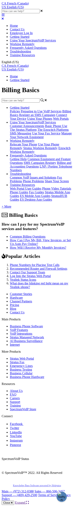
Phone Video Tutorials (56, 188)
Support (15, 402)
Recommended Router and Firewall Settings (38, 268)
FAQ (13, 394)
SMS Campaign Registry (40, 162)
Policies (15, 111)
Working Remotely (22, 44)
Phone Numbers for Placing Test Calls (34, 265)
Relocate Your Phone (23, 144)
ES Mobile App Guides (35, 196)
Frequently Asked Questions (28, 47)
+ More (6, 206)
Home (14, 25)
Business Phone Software (26, 326)
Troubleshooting (20, 51)
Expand (20, 502)
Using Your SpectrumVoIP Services (33, 40)
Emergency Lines (21, 366)
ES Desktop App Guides (36, 199)
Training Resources (22, 55)
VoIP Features (19, 330)
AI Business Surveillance (26, 341)
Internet (15, 344)
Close (7, 502)
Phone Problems (33, 181)
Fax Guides (36, 192)
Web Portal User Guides (25, 188)
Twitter (14, 428)
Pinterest (15, 445)
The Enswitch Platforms (53, 129)
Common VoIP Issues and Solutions (33, 177)
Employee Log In (21, 33)
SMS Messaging (20, 133)
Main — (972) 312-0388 (18, 491)
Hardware (16, 297)
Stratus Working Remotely (40, 148)
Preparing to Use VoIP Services (41, 111)
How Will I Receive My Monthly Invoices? (38, 247)
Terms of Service (49, 495)
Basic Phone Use (56, 126)
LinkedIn (16, 432)
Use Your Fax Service (46, 133)
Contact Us (17, 29)
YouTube (16, 436)
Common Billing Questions (27, 236)
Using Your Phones (39, 118)
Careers (15, 398)
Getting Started (19, 36)
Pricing (14, 305)
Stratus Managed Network (27, 337)
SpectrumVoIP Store (23, 409)
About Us (16, 391)
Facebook (16, 424)
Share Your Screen (57, 181)
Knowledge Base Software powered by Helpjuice (37, 485)
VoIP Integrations (21, 333)
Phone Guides (19, 192)
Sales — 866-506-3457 (50, 491)
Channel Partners (21, 301)
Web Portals (61, 118)
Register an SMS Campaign (37, 115)
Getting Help (18, 159)
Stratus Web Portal (22, 358)
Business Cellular (21, 373)
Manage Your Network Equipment (41, 135)
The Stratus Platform (23, 129)
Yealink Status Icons (23, 279)
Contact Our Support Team (27, 272)
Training (15, 405)
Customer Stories (21, 294)
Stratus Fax (17, 362)
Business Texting (21, 369)
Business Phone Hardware (27, 377)
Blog (13, 308)
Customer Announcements (27, 126)
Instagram (16, 440)
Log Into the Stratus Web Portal (30, 276)
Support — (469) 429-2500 (19, 495)
